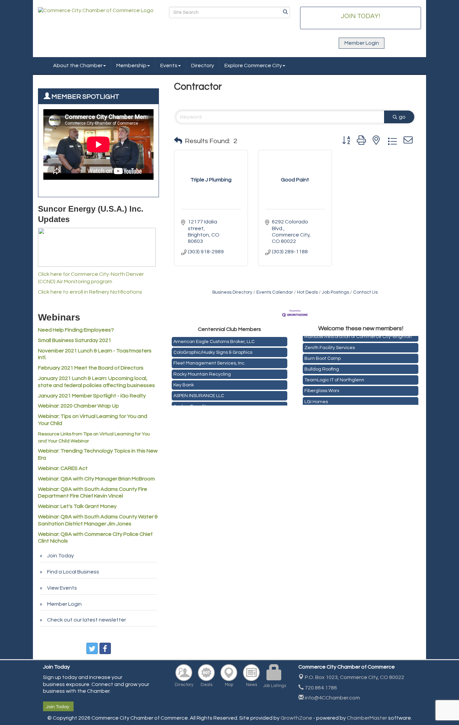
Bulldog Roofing (321, 367)
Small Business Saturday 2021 (74, 340)
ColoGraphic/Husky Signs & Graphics (212, 350)
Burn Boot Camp (322, 356)
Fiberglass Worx (321, 388)
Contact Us (365, 292)
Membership (131, 65)
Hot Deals (307, 292)
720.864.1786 (320, 687)
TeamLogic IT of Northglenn (334, 378)
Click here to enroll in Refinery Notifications (90, 292)
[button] (178, 141)
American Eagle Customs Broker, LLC (214, 339)
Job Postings (335, 292)
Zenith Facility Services (329, 345)
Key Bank (183, 383)
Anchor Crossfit (189, 404)
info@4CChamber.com (332, 697)
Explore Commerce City (253, 65)
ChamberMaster (367, 718)
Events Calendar (274, 292)
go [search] (402, 117)
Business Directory (232, 292)
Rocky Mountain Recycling (202, 372)
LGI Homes (316, 399)
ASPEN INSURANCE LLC (198, 393)
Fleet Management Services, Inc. (209, 361)
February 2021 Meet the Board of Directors (90, 368)
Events (168, 65)
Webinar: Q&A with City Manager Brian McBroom (96, 478)
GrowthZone (296, 718)
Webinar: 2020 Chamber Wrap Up (78, 406)
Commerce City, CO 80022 (354, 677)
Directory (202, 65)
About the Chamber (77, 65)
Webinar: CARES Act (63, 468)
